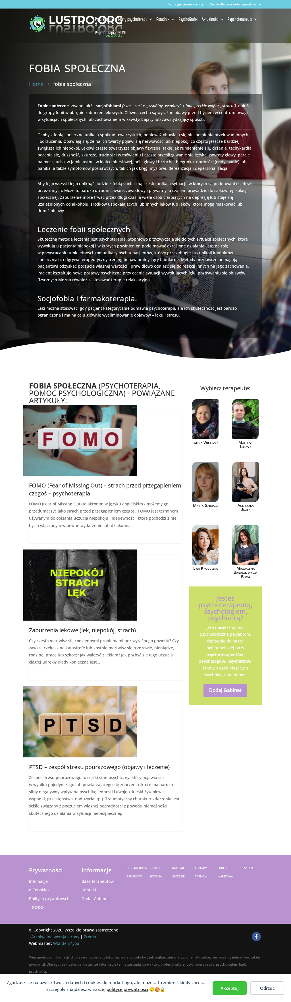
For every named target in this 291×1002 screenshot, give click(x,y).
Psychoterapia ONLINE (110, 33)
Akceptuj (230, 988)
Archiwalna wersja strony (55, 936)
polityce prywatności (127, 989)
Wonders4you (66, 943)
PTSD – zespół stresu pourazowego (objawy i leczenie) (99, 767)
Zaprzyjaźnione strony (185, 5)
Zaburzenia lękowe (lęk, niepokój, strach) (82, 630)
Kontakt (89, 889)
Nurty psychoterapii (132, 19)
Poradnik (162, 19)
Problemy (102, 19)
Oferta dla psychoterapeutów (232, 5)
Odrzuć (267, 988)
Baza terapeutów (98, 881)
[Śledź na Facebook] (256, 936)
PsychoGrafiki (188, 19)
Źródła (90, 936)
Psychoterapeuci (240, 19)
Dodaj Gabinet (225, 690)
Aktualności (210, 19)
